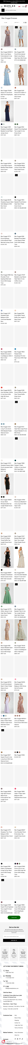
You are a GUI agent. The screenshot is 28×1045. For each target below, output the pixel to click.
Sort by (16, 22)
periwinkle (19, 716)
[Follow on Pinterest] (20, 1039)
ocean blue (4, 716)
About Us (17, 1035)
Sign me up (14, 940)
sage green (4, 124)
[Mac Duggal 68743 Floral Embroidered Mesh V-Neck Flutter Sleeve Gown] (7, 666)
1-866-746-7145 (19, 1025)
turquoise (15, 349)
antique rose (15, 124)
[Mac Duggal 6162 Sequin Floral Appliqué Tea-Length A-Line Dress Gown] (20, 111)
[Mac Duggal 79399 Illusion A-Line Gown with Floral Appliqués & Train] (7, 75)
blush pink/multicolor (15, 310)
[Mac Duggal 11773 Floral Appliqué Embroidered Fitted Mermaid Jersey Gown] (7, 221)
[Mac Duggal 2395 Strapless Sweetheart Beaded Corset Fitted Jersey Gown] (7, 111)
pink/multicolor (15, 88)
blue (2, 88)
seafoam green (2, 197)
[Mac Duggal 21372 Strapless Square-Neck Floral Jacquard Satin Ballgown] (7, 447)
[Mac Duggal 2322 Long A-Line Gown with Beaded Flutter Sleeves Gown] (7, 411)
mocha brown (15, 716)
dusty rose (15, 272)
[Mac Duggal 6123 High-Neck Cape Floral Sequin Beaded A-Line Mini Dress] (20, 411)
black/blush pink (2, 827)
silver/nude (15, 161)
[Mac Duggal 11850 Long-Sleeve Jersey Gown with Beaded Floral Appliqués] (20, 889)
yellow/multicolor (15, 827)
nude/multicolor (15, 424)
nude (2, 643)
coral (4, 752)
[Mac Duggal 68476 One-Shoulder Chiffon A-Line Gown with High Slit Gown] (7, 374)
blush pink (2, 234)
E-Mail (7, 986)
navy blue (17, 716)
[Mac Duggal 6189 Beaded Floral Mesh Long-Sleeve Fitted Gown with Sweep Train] (20, 221)
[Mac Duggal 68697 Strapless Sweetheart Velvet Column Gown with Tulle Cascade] (7, 557)
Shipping (17, 1020)
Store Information (19, 1032)
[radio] (24, 23)
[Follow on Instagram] (17, 1039)
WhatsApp (8, 975)
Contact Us (17, 1022)
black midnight (17, 752)
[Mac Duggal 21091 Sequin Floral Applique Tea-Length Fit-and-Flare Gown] (7, 889)
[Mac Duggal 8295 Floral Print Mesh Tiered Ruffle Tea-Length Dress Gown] (7, 520)
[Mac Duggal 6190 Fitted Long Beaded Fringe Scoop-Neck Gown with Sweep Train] (7, 851)
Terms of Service (19, 1027)
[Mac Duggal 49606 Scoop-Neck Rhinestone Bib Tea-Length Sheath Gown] (7, 484)
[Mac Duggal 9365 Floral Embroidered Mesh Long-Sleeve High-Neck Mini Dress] (20, 36)
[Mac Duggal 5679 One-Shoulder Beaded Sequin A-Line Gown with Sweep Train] (20, 557)
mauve (2, 789)
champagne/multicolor (2, 460)
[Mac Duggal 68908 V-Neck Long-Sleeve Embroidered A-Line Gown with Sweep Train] (7, 36)
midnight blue (2, 124)
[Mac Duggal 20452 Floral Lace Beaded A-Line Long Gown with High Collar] (20, 484)
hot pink (15, 789)
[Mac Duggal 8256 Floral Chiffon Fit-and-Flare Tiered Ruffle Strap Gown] (20, 374)
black (2, 497)
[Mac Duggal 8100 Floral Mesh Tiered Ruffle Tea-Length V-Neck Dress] (20, 297)
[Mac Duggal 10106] (20, 739)
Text (7, 981)
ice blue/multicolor (6, 752)
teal (15, 460)
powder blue (15, 49)
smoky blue (15, 234)
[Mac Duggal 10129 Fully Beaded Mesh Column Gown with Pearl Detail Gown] (20, 148)
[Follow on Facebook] (15, 1039)
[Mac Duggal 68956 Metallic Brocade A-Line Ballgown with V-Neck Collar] (7, 336)
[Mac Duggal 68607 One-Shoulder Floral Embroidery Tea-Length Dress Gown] (20, 814)
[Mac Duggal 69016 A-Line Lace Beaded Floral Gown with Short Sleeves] (20, 703)
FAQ (16, 1015)
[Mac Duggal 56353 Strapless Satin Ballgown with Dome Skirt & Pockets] (20, 666)
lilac (2, 716)
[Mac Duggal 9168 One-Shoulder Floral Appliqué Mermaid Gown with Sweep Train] (7, 259)
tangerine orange (2, 387)
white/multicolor (15, 387)
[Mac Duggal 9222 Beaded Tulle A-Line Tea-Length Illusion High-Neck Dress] (20, 593)
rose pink (4, 424)
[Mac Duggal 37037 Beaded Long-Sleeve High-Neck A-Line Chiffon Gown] (20, 259)
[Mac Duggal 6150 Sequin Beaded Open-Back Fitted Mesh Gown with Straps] (7, 630)
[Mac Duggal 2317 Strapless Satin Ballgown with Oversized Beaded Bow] (7, 297)
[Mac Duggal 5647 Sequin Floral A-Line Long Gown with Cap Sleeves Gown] (7, 739)
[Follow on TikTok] (22, 1039)
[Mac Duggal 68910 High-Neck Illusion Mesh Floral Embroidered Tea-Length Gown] (7, 776)
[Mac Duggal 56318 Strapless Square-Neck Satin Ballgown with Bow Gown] (7, 184)
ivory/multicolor (2, 533)
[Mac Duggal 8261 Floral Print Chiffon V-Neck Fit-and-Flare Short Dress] (20, 75)
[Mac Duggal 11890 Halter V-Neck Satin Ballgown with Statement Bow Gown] (20, 776)
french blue (2, 424)
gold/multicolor (2, 752)
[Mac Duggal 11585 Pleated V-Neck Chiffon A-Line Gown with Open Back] (20, 447)
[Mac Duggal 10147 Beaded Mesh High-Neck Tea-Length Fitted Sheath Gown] (20, 520)
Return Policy (18, 1017)
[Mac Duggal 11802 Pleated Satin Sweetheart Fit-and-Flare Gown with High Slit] (20, 336)
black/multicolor (15, 197)
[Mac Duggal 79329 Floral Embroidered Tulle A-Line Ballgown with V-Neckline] (20, 630)
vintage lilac (2, 49)
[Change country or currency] (20, 6)
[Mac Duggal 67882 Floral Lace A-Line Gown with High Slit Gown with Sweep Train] (20, 851)
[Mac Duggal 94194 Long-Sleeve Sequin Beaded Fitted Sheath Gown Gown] (7, 148)
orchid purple (2, 902)
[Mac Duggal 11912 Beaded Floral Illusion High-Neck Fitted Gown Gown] (20, 184)
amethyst (17, 864)
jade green (2, 161)
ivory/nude (15, 533)
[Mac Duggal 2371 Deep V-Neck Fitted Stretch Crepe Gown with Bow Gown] (7, 703)
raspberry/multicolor (2, 349)
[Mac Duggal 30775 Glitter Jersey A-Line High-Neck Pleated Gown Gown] (7, 593)
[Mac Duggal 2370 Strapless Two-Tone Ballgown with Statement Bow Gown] (7, 814)
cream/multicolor (15, 643)
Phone (7, 970)
